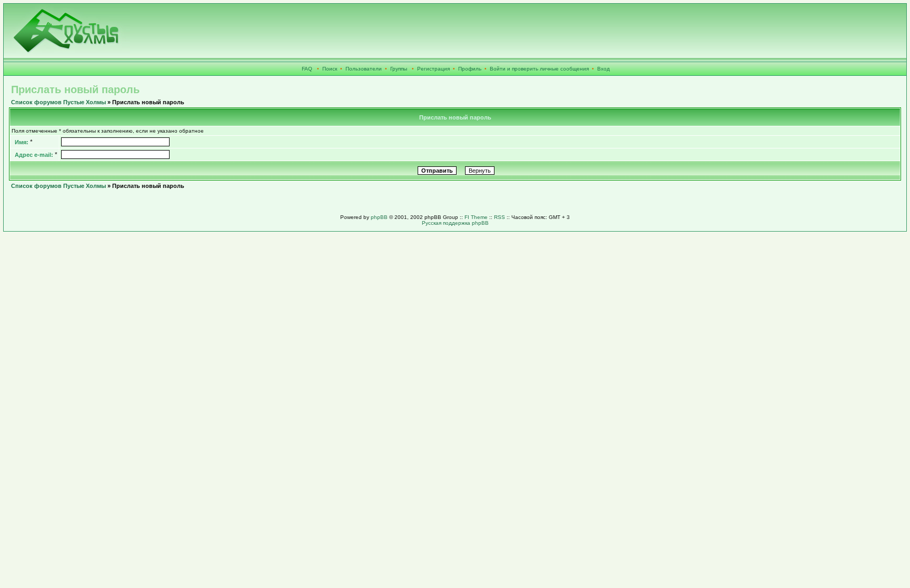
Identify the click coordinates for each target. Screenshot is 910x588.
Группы (398, 69)
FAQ (307, 69)
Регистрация (433, 69)
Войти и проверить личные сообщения (539, 69)
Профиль (469, 69)
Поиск (329, 69)
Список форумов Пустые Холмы (58, 102)
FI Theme (476, 217)
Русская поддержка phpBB (455, 223)
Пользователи (363, 69)
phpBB (379, 217)
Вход (603, 69)
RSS (499, 217)
